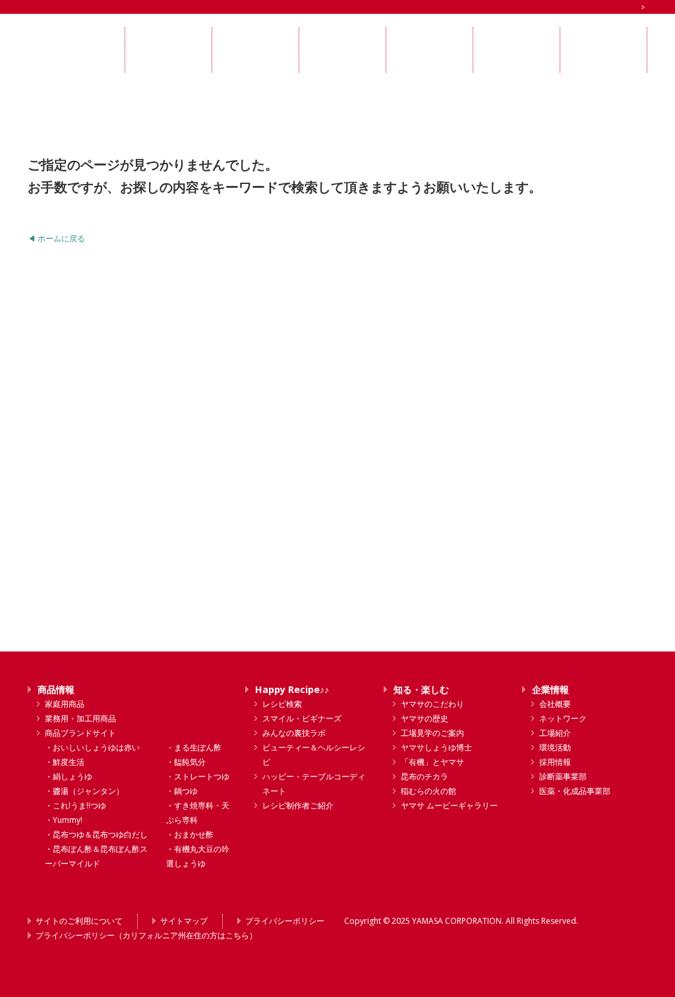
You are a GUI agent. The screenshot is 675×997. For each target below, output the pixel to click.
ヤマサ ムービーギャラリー (449, 805)
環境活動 (555, 747)
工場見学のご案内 (432, 733)
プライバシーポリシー (284, 920)
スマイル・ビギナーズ (301, 718)
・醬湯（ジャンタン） (84, 791)
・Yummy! (63, 820)
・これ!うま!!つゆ (75, 805)
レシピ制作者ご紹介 (298, 805)
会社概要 (555, 704)
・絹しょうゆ (68, 776)
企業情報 (550, 689)
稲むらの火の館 (428, 791)
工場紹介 (555, 733)
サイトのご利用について (79, 920)
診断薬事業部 (563, 776)
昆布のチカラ (424, 776)
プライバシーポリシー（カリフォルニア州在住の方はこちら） (146, 935)
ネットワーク (563, 718)
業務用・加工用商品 (80, 718)
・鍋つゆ (182, 791)
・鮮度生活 (64, 762)
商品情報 (56, 689)
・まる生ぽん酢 (193, 747)
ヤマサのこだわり (432, 704)
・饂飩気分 (186, 762)
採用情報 (555, 762)
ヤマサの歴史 (424, 718)
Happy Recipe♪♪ (292, 689)
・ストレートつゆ (197, 776)
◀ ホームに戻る (56, 238)
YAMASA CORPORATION (457, 920)
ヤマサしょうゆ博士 (436, 747)
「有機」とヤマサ (432, 762)
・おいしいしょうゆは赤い (92, 747)
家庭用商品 (64, 704)
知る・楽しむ (421, 689)
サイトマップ (184, 920)
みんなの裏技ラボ (294, 733)
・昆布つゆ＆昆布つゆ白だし (96, 834)
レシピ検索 (282, 704)
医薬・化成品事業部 (574, 791)
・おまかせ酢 (190, 834)
